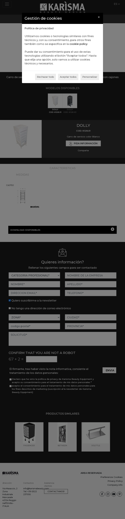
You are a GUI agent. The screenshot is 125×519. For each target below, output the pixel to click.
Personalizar (89, 76)
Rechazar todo (45, 76)
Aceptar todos (68, 76)
